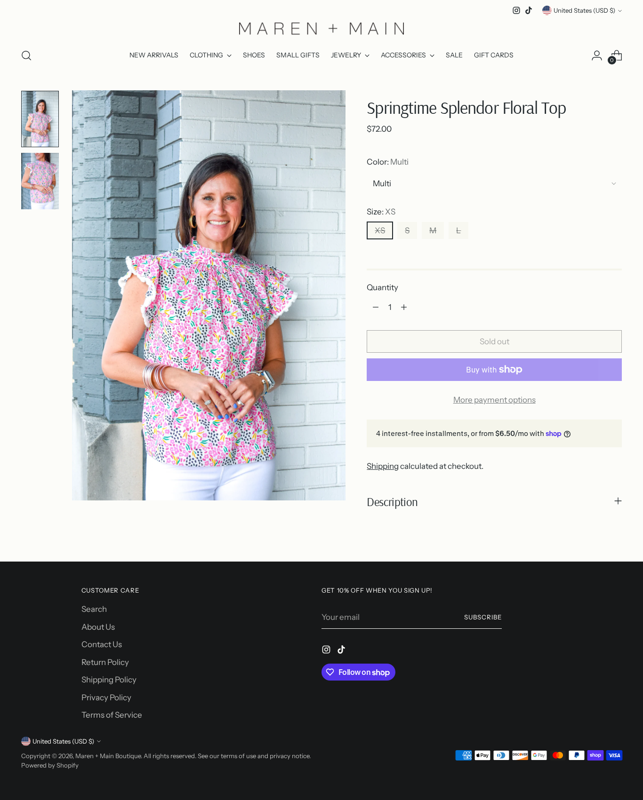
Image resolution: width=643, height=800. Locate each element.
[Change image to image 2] (40, 181)
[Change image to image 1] (40, 119)
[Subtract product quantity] (375, 307)
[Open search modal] (26, 55)
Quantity (382, 287)
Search (94, 609)
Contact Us (101, 644)
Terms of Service (111, 715)
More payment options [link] (494, 399)
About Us (98, 627)
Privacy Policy (106, 697)
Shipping (383, 466)
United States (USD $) (584, 10)
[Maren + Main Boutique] (321, 28)
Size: (381, 211)
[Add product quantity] (403, 307)
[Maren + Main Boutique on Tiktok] (528, 10)
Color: (388, 161)
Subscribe (483, 617)
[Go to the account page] (596, 55)
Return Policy (105, 662)
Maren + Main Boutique (108, 756)
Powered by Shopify (50, 765)
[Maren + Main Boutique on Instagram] (516, 10)
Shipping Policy (109, 679)
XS (380, 230)
